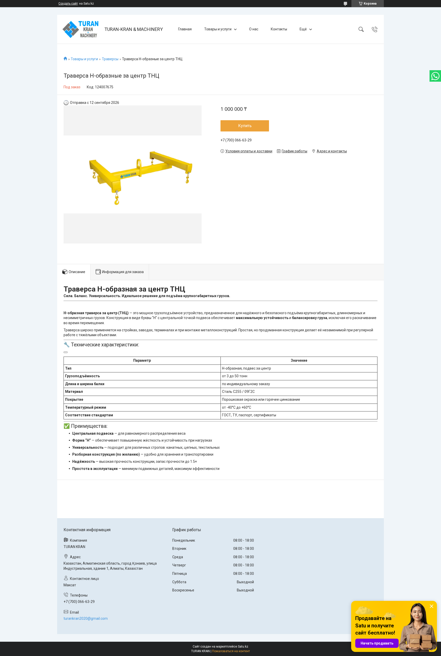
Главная (185, 29)
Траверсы (110, 59)
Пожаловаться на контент (231, 651)
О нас (253, 29)
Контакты (279, 29)
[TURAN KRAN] (81, 29)
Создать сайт (68, 3)
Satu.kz (243, 646)
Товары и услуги (217, 29)
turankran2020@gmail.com (86, 618)
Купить (245, 125)
